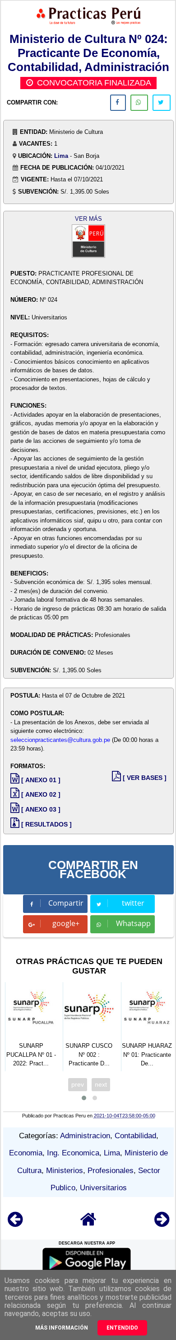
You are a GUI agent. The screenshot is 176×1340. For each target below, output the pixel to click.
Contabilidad (135, 1135)
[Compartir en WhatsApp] (139, 103)
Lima (61, 155)
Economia (25, 1153)
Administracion (85, 1135)
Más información (61, 1328)
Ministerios (64, 1170)
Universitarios (103, 1187)
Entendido (122, 1328)
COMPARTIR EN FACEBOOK (93, 869)
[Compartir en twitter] (162, 103)
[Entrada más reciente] (15, 1223)
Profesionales (111, 1170)
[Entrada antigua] (161, 1223)
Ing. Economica (73, 1153)
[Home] (88, 1223)
